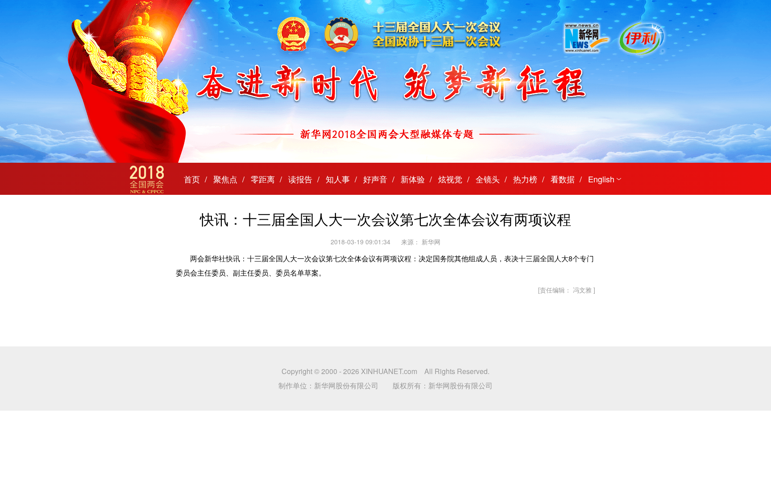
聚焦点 (225, 179)
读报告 (300, 179)
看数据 (563, 179)
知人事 (338, 179)
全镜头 (488, 179)
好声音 (375, 179)
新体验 (413, 179)
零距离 (263, 179)
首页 (192, 179)
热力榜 (525, 179)
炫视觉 (450, 179)
